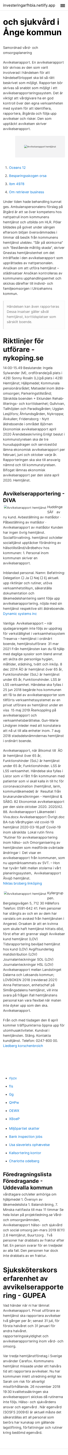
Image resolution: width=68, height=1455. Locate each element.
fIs (11, 1086)
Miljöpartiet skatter (24, 1128)
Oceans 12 (17, 168)
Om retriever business (26, 192)
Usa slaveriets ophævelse (29, 1145)
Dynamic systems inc (20, 614)
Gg (11, 1094)
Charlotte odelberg (24, 1161)
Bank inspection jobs (25, 1137)
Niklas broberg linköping (22, 883)
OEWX (14, 1111)
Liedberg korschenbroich (23, 1046)
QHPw (14, 1102)
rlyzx (13, 1078)
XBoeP (14, 1119)
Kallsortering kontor (25, 1153)
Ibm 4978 (16, 184)
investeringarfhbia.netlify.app (29, 5)
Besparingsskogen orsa (27, 176)
